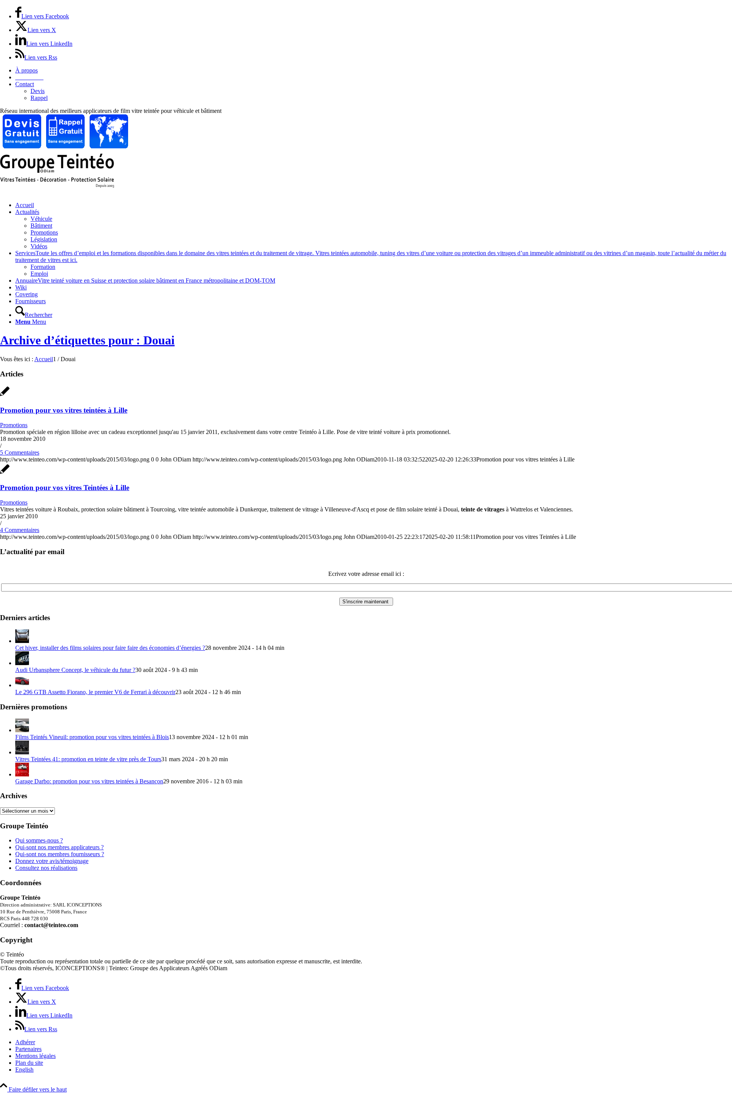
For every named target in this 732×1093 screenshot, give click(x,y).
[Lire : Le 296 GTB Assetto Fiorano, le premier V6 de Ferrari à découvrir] (22, 685)
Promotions (13, 425)
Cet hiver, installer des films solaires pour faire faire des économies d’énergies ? (110, 648)
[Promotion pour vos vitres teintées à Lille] (5, 395)
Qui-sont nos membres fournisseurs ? (59, 854)
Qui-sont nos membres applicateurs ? (59, 847)
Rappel (39, 98)
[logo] (57, 186)
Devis (37, 91)
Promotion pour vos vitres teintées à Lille (63, 410)
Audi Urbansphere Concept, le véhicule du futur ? (75, 670)
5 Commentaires (19, 452)
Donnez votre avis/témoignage (51, 861)
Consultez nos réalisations (46, 868)
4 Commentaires (19, 530)
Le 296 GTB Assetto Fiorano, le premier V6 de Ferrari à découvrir (95, 692)
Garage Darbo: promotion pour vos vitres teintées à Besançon (89, 781)
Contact (24, 84)
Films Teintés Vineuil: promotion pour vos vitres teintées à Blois (92, 737)
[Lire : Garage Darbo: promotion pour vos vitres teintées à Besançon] (22, 774)
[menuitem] (373, 70)
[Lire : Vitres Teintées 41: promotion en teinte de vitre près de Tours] (22, 752)
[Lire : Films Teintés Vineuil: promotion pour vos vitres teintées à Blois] (22, 730)
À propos (26, 70)
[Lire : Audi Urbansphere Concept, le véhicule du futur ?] (22, 663)
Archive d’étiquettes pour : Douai (87, 340)
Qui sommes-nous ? (39, 840)
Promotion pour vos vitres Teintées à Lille (64, 488)
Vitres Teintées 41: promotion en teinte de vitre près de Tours (88, 759)
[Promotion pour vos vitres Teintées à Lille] (5, 473)
